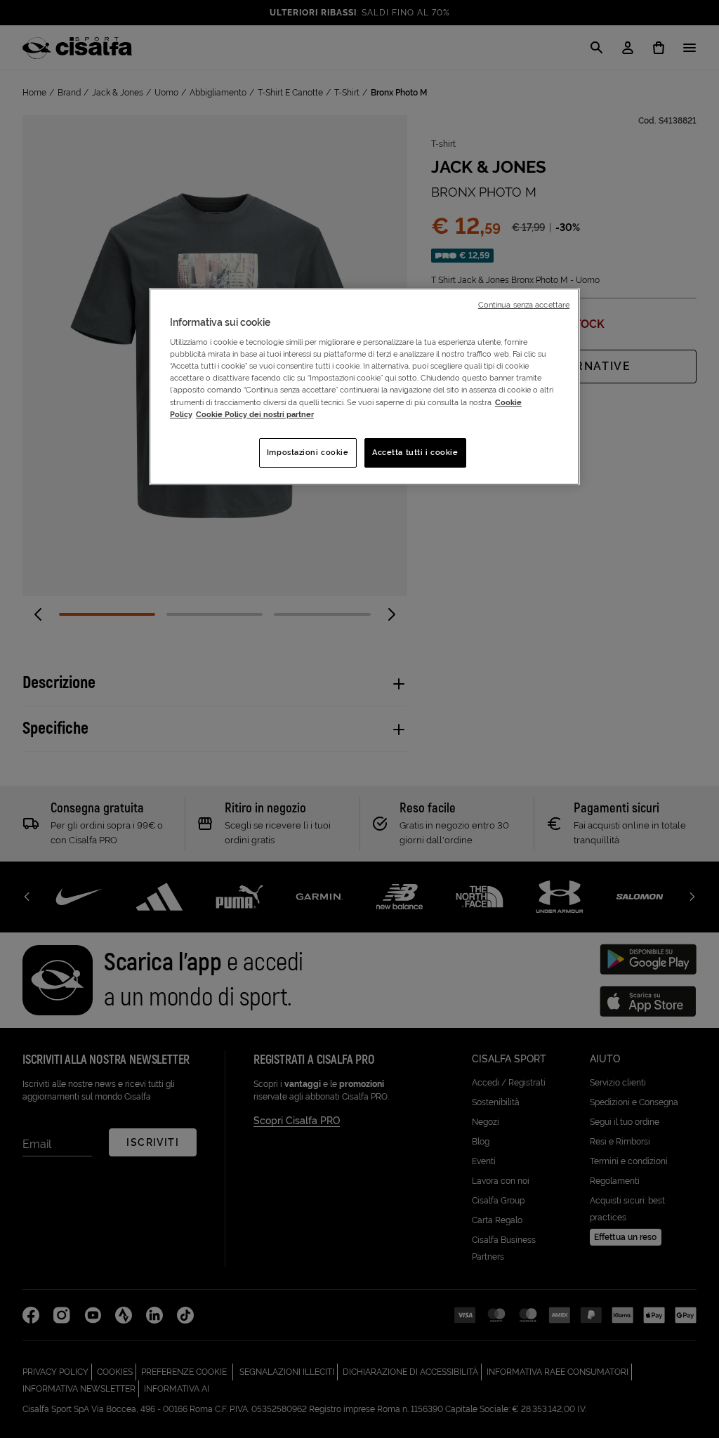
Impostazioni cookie (308, 452)
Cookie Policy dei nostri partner (255, 414)
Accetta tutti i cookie (415, 452)
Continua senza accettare (524, 305)
